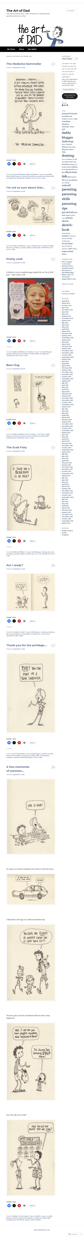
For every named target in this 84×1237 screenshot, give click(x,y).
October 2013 (66, 471)
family (66, 162)
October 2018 (66, 355)
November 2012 (67, 493)
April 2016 (65, 415)
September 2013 (67, 473)
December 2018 (67, 351)
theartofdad (67, 244)
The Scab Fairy (16, 447)
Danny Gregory (67, 531)
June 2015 (65, 435)
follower (15, 353)
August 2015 (66, 433)
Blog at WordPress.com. (42, 1230)
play (63, 215)
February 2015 (67, 443)
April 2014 (65, 461)
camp (43, 1216)
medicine (33, 176)
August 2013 (66, 476)
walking (74, 249)
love (25, 436)
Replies (38, 1220)
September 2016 (68, 404)
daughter (69, 144)
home (63, 169)
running (72, 215)
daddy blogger (15, 176)
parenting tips (11, 178)
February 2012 (67, 510)
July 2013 (65, 478)
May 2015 (65, 437)
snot (50, 247)
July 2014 (65, 454)
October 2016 (66, 402)
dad (63, 129)
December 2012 (67, 491)
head (75, 164)
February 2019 (67, 346)
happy (72, 164)
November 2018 (67, 353)
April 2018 (65, 364)
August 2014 (66, 452)
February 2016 (67, 420)
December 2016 (67, 398)
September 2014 (67, 450)
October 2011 (66, 519)
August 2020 (66, 320)
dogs (64, 152)
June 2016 (65, 411)
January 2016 (66, 422)
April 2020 (65, 329)
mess (63, 183)
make (12, 755)
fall (63, 162)
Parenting (29, 352)
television (65, 238)
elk (76, 159)
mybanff (66, 185)
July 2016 (65, 409)
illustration (71, 172)
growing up (50, 632)
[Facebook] (63, 105)
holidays (75, 167)
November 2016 (67, 400)
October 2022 (67, 305)
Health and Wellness (32, 174)
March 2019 (66, 344)
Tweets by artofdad (68, 293)
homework (70, 169)
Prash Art (65, 535)
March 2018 (66, 366)
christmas (65, 127)
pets (75, 212)
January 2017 (66, 396)
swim (32, 1220)
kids (69, 177)
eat (73, 159)
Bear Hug (12, 365)
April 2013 (65, 484)
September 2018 (68, 357)
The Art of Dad (18, 11)
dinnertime (71, 147)
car (46, 1216)
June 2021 (65, 312)
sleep (63, 233)
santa (63, 218)
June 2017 (65, 385)
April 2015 (65, 439)
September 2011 (67, 521)
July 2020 (65, 323)
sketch (65, 221)
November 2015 (67, 426)
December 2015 (67, 424)
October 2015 (66, 428)
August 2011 (66, 523)
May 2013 (65, 482)
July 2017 (65, 383)
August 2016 (66, 407)
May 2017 (65, 387)
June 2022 (65, 308)
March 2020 (66, 331)
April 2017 (65, 389)
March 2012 (66, 508)
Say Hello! (32, 49)
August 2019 (66, 340)
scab (39, 554)
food (49, 754)
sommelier (28, 178)
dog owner (69, 149)
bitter (8, 176)
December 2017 (67, 372)
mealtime (18, 755)
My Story (11, 49)
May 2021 (65, 314)
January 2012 (66, 512)
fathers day (73, 162)
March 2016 (66, 417)
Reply (21, 636)
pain (29, 436)
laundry (73, 177)
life (63, 180)
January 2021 (66, 316)
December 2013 (67, 467)
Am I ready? (14, 565)
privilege (9, 757)
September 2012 (67, 497)
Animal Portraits (69, 114)
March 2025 (66, 303)
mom (67, 183)
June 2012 (65, 501)
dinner (65, 147)
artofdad (65, 116)
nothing (29, 1218)
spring (68, 233)
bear (43, 434)
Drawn (64, 533)
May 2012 (65, 504)
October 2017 (66, 377)
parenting (39, 176)
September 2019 (67, 338)
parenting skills (48, 176)
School (22, 632)
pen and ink (68, 212)
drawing (23, 176)
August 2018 (66, 359)
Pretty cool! (14, 259)
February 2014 (67, 463)
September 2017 (67, 379)
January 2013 (66, 489)
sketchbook (20, 178)
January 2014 (66, 465)
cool (40, 352)
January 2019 (66, 348)
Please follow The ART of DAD (69, 96)
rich (36, 554)
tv (71, 246)
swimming (73, 236)
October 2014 (66, 448)
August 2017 (66, 381)
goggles (21, 1218)
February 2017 (67, 394)
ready (43, 634)
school (47, 634)
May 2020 (65, 327)
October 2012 (66, 495)
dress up (64, 159)
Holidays (15, 1216)
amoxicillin (48, 174)
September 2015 (67, 430)
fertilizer (51, 246)
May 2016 (65, 413)
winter (64, 254)
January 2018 (66, 370)
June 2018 (65, 361)
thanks (30, 757)
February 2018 (67, 368)
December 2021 (67, 310)
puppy (68, 215)
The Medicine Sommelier (23, 63)
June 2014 (65, 456)
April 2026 (65, 301)
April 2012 (65, 506)
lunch (8, 755)
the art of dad (66, 246)
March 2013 (66, 486)
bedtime (64, 119)
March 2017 (66, 392)
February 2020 (67, 333)
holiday (68, 167)
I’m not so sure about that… (25, 187)
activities (38, 1216)
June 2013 (65, 480)
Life (27, 434)
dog (63, 149)
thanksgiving (66, 241)
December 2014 (67, 445)
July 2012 (65, 499)
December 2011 (67, 514)
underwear (65, 249)
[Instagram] (67, 105)
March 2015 (66, 441)
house (75, 169)
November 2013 (67, 469)
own (10, 634)
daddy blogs (68, 141)
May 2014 (65, 458)
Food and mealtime (19, 174)
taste (34, 178)
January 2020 (66, 336)
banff (70, 116)
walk (16, 636)
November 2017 (67, 374)
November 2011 (67, 517)
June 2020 (65, 325)
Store (21, 49)
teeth (16, 355)
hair (67, 164)
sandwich (16, 757)
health (64, 167)
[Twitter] (65, 105)
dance (64, 144)
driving (69, 159)
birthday (70, 119)
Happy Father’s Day (69, 279)
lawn (10, 247)
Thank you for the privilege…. (26, 645)
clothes (72, 127)
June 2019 (65, 342)
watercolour (67, 251)
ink (28, 176)
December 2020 (67, 318)
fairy (49, 552)
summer (27, 1220)
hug (19, 436)
